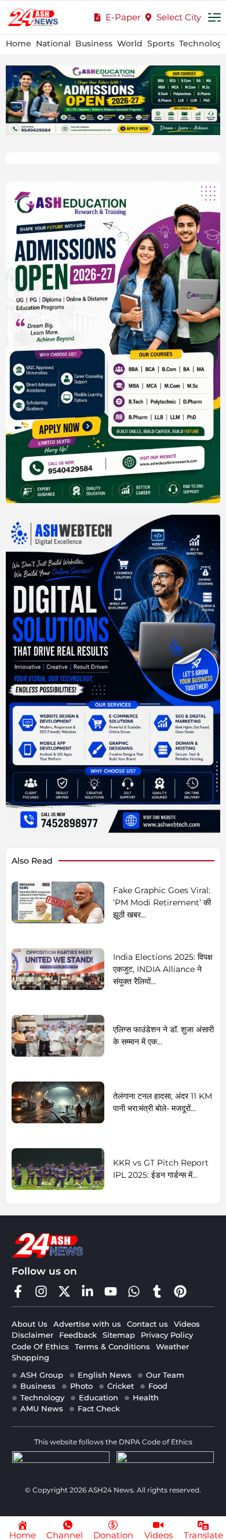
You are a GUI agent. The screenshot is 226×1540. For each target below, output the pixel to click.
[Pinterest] (180, 1291)
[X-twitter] (64, 1291)
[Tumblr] (157, 1291)
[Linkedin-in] (87, 1291)
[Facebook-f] (18, 1291)
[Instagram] (41, 1291)
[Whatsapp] (133, 1291)
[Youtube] (110, 1291)
